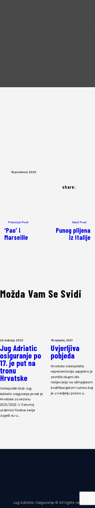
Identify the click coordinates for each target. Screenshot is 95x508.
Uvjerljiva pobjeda (65, 351)
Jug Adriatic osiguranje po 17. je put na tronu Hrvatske (20, 362)
